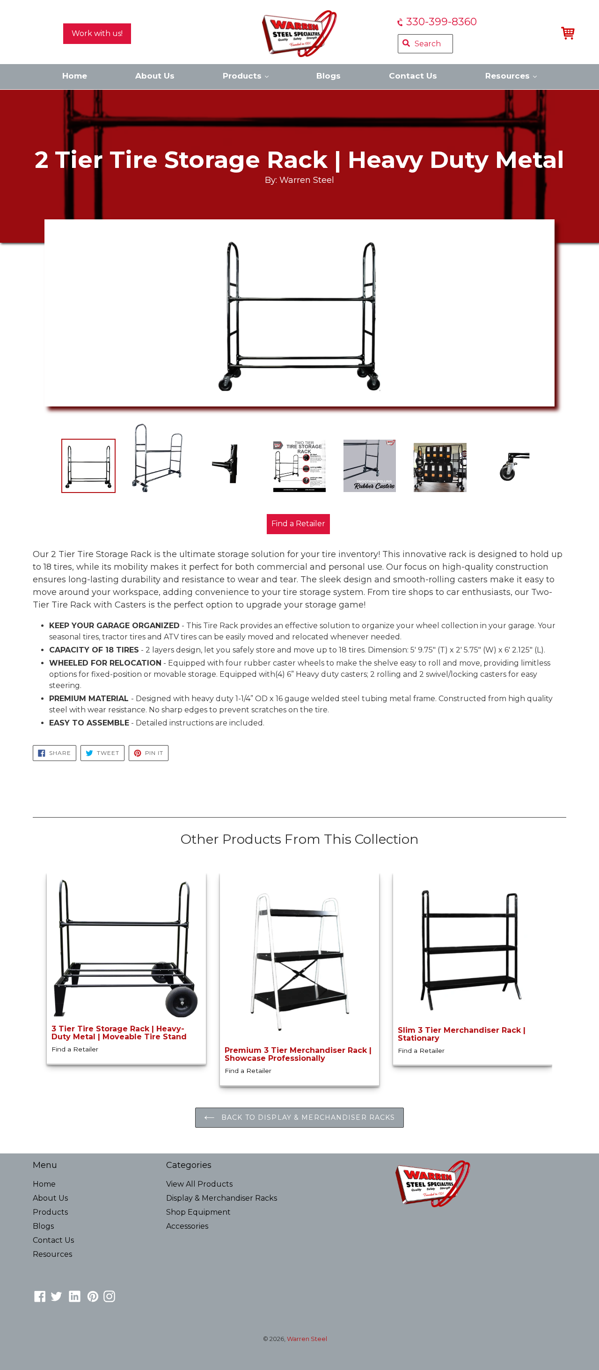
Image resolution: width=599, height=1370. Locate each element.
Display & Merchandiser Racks (221, 1198)
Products (243, 75)
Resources (508, 75)
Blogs (328, 75)
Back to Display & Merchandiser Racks (307, 1117)
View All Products (199, 1184)
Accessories (187, 1226)
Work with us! (97, 33)
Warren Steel (307, 1338)
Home (74, 75)
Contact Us (413, 75)
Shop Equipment (198, 1212)
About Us (155, 75)
